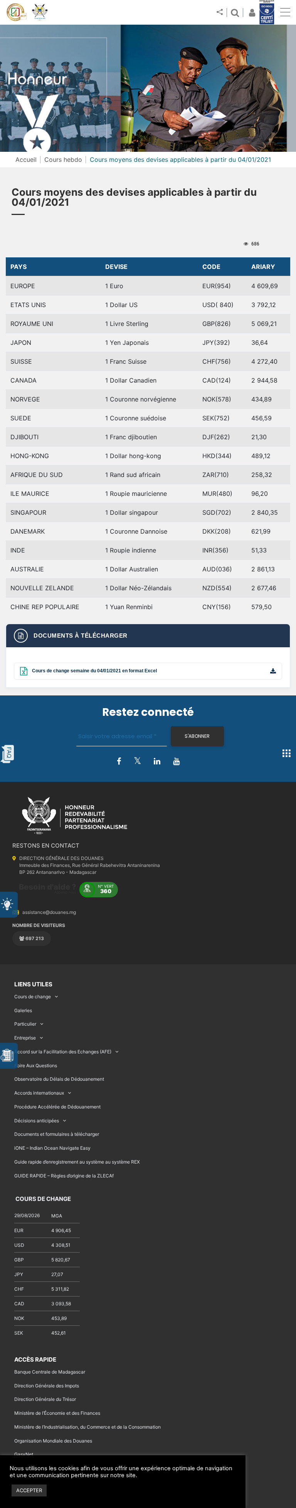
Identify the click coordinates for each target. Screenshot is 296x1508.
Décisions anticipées (36, 1120)
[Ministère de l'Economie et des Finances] (16, 12)
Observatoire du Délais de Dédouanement (59, 1079)
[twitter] (137, 761)
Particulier (25, 1024)
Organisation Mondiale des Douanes (53, 1441)
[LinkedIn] (157, 761)
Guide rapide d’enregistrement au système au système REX (77, 1162)
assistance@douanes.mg (49, 912)
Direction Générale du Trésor (45, 1399)
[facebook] (119, 761)
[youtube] (176, 761)
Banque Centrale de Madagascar (49, 1372)
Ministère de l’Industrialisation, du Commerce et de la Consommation (87, 1427)
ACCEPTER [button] (29, 1490)
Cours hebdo (63, 159)
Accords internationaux (39, 1093)
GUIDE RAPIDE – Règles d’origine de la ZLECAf (64, 1176)
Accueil (26, 159)
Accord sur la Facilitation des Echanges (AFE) (62, 1052)
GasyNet (23, 1454)
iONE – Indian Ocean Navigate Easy (52, 1148)
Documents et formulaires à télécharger (56, 1134)
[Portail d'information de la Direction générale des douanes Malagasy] (39, 12)
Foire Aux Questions (35, 1065)
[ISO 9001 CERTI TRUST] (266, 13)
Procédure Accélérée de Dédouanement (57, 1107)
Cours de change (32, 996)
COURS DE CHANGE (42, 1198)
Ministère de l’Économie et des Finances (57, 1413)
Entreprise (25, 1038)
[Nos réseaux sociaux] (220, 12)
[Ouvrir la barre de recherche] (235, 12)
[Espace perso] (251, 12)
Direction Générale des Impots (46, 1386)
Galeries (23, 1010)
